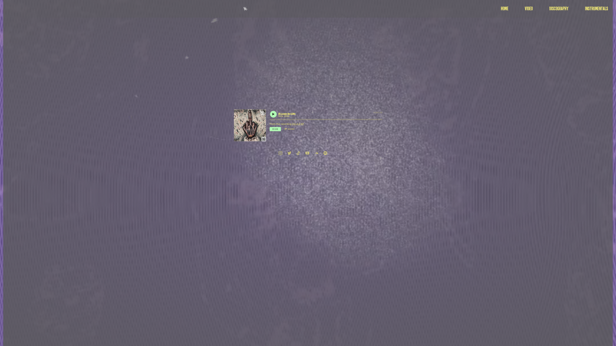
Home (504, 8)
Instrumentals (596, 8)
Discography (559, 8)
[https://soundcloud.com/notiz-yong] (316, 153)
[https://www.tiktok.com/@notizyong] (298, 153)
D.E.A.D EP (298, 124)
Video (529, 8)
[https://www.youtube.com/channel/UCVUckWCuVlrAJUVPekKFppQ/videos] (307, 153)
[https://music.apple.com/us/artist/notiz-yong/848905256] (325, 153)
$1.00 (275, 129)
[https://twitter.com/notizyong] (289, 153)
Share (291, 129)
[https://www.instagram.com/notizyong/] (280, 153)
